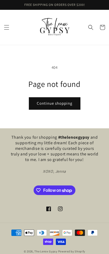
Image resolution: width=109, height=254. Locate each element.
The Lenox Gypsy (45, 251)
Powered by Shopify (71, 251)
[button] (6, 27)
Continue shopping (54, 103)
